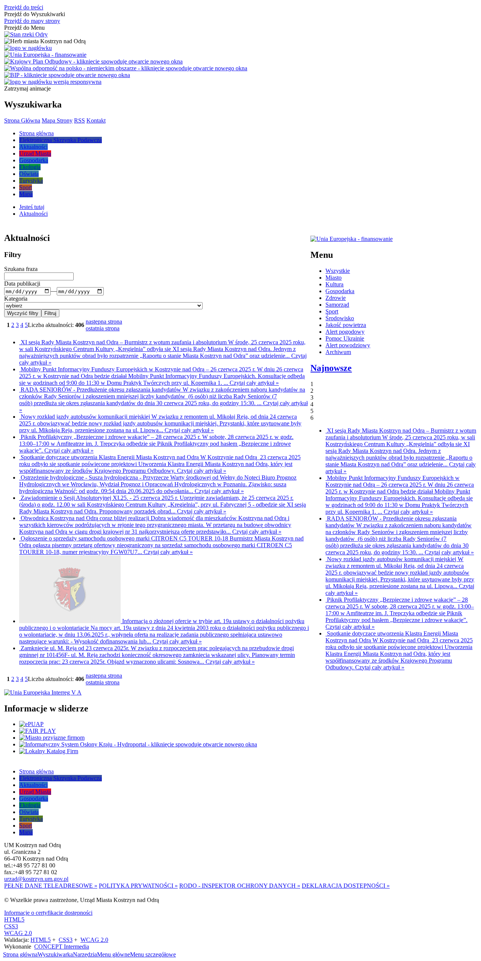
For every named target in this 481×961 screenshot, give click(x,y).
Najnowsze (331, 368)
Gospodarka (339, 291)
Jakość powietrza (345, 325)
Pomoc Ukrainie (344, 338)
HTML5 (14, 919)
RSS (79, 120)
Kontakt (96, 120)
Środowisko (339, 318)
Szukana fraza (21, 269)
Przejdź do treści (23, 7)
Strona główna (20, 954)
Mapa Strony (57, 120)
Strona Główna (22, 120)
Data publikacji (22, 283)
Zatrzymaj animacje (27, 88)
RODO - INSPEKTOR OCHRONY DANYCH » (239, 885)
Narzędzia (85, 954)
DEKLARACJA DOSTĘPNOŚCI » (346, 885)
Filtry (12, 255)
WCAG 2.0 (18, 933)
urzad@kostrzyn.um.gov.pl (36, 879)
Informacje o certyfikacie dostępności (48, 913)
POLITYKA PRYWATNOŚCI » (138, 885)
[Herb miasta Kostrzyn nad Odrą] (45, 41)
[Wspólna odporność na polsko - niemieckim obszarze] (125, 68)
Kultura (334, 284)
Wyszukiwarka (55, 954)
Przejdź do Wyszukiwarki (34, 14)
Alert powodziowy (347, 345)
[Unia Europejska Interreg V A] (43, 692)
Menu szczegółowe (153, 954)
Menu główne (113, 954)
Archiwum (338, 352)
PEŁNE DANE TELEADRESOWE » (50, 885)
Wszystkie (337, 271)
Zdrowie (335, 298)
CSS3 (11, 926)
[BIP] (67, 75)
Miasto (333, 277)
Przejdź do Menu (24, 27)
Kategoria (15, 298)
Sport (331, 311)
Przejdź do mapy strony (32, 21)
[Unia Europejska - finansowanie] (45, 54)
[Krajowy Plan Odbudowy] (93, 61)
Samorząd (337, 304)
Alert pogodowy (345, 331)
